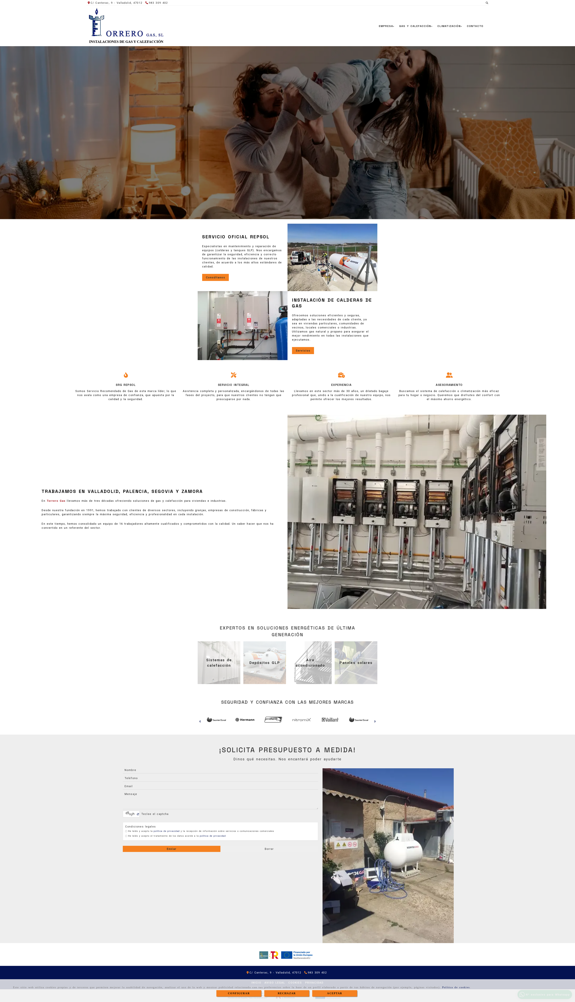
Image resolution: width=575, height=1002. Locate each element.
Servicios (303, 350)
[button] (200, 722)
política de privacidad (167, 831)
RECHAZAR (287, 993)
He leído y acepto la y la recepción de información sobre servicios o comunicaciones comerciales (201, 831)
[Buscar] (487, 2)
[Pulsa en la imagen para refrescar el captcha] (130, 814)
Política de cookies (456, 987)
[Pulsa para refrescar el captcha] (138, 814)
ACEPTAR (334, 993)
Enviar (171, 848)
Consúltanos (215, 277)
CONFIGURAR (239, 993)
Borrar (269, 848)
